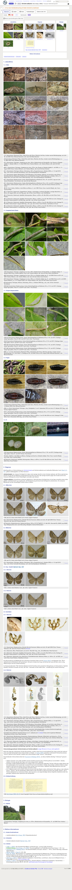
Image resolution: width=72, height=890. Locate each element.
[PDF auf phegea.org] (23, 859)
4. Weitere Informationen (11, 829)
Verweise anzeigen (48, 868)
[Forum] (28, 648)
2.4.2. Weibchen (7, 670)
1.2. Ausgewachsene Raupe (11, 210)
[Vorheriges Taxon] (9, 3)
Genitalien (44, 49)
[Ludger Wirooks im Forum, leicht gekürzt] (48, 749)
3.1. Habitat (7, 803)
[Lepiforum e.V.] (5, 2)
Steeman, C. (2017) (11, 857)
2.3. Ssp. (14, 567)
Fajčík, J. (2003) (10, 846)
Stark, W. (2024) (10, 853)
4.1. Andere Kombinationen (11, 832)
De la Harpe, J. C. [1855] (22, 848)
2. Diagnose (7, 467)
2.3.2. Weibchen (7, 590)
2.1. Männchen (8, 485)
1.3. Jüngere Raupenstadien (11, 290)
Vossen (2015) (47, 660)
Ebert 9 (18, 852)
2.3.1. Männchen (7, 569)
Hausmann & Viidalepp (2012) (32, 756)
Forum (66, 159)
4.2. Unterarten (8, 838)
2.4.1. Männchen (7, 614)
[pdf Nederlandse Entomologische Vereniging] (40, 862)
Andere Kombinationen (9, 56)
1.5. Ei (5, 419)
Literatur (24, 56)
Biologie (61, 22)
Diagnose (40, 22)
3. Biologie (7, 800)
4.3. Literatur (7, 843)
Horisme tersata (28, 470)
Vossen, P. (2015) (11, 860)
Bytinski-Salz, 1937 (25, 841)
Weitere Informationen (35, 53)
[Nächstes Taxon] (13, 3)
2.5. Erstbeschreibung (9, 776)
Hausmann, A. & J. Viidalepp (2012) (15, 849)
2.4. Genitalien (7, 611)
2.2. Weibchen (7, 527)
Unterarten (18, 56)
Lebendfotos (13, 22)
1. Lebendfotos (8, 62)
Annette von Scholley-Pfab (31, 868)
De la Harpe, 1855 (20, 835)
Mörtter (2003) (10, 852)
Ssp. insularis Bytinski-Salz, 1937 (33, 49)
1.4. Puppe (6, 357)
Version (40, 868)
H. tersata (40, 732)
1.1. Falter (6, 65)
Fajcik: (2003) (40, 752)
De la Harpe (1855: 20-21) (13, 794)
